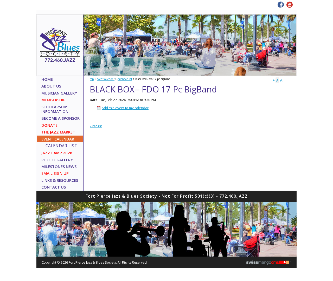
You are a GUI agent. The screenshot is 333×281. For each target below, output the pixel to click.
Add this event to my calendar (125, 107)
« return (96, 126)
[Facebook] (281, 5)
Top (92, 79)
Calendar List (125, 79)
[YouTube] (289, 5)
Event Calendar (105, 79)
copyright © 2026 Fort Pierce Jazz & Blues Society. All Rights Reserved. (95, 262)
